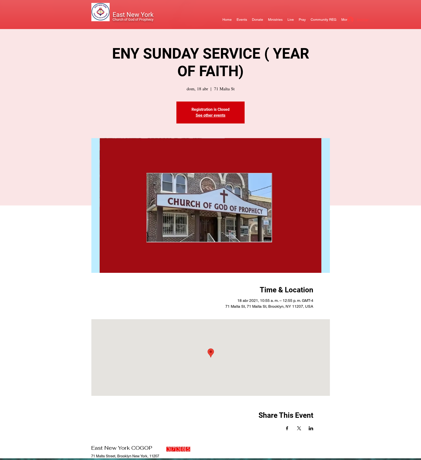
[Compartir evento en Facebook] (287, 428)
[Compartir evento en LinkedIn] (311, 428)
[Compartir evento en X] (299, 428)
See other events (210, 115)
